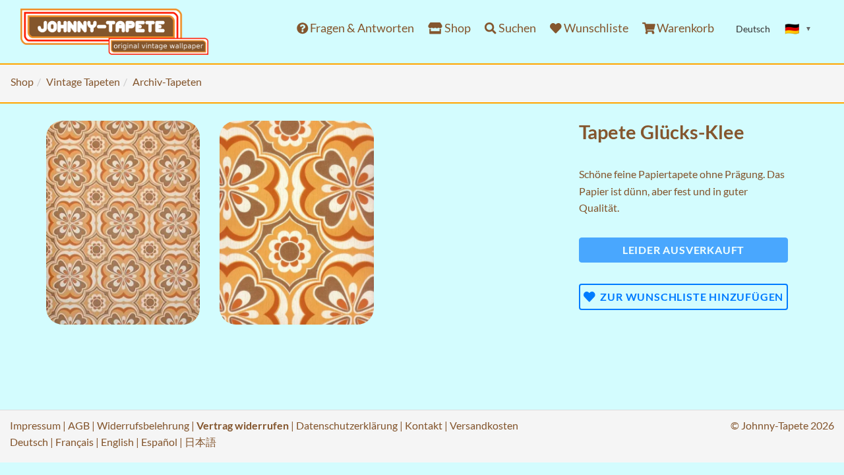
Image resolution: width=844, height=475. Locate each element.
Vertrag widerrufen (242, 425)
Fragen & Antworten (361, 28)
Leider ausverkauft (683, 249)
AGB (79, 425)
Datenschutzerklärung (347, 425)
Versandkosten (484, 425)
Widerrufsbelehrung (143, 425)
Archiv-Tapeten (167, 81)
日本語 (200, 441)
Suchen (516, 28)
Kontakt (423, 425)
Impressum (35, 425)
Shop (456, 28)
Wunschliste (595, 28)
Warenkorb (684, 28)
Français (74, 441)
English (117, 441)
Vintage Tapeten (83, 81)
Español (159, 441)
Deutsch (29, 441)
